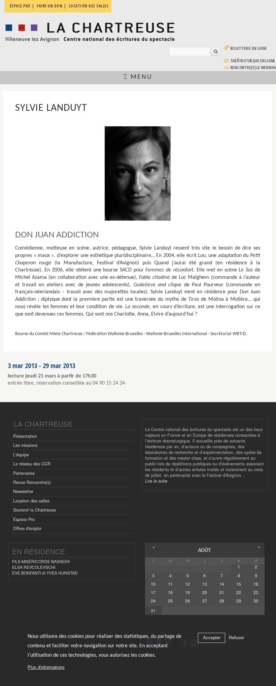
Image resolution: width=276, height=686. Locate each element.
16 (255, 584)
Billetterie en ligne (248, 48)
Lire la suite (156, 481)
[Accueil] (89, 30)
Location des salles (31, 501)
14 (221, 584)
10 (153, 584)
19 (187, 592)
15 (238, 584)
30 (255, 601)
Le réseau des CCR (31, 464)
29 (238, 601)
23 (255, 592)
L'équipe (21, 455)
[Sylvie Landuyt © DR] (137, 173)
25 (170, 601)
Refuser (236, 637)
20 (204, 592)
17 (153, 592)
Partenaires (24, 473)
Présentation (25, 436)
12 (187, 584)
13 (204, 584)
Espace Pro (24, 519)
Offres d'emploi (27, 528)
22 (238, 592)
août (204, 550)
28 (221, 601)
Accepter (211, 637)
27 (204, 601)
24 (153, 601)
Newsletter (23, 491)
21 (221, 592)
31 (153, 611)
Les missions (25, 445)
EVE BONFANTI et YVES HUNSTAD (45, 573)
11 (170, 584)
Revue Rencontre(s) (32, 482)
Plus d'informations (46, 667)
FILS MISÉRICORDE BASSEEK (41, 561)
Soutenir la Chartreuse (34, 510)
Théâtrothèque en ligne (252, 61)
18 (170, 592)
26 (187, 601)
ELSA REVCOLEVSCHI (33, 567)
